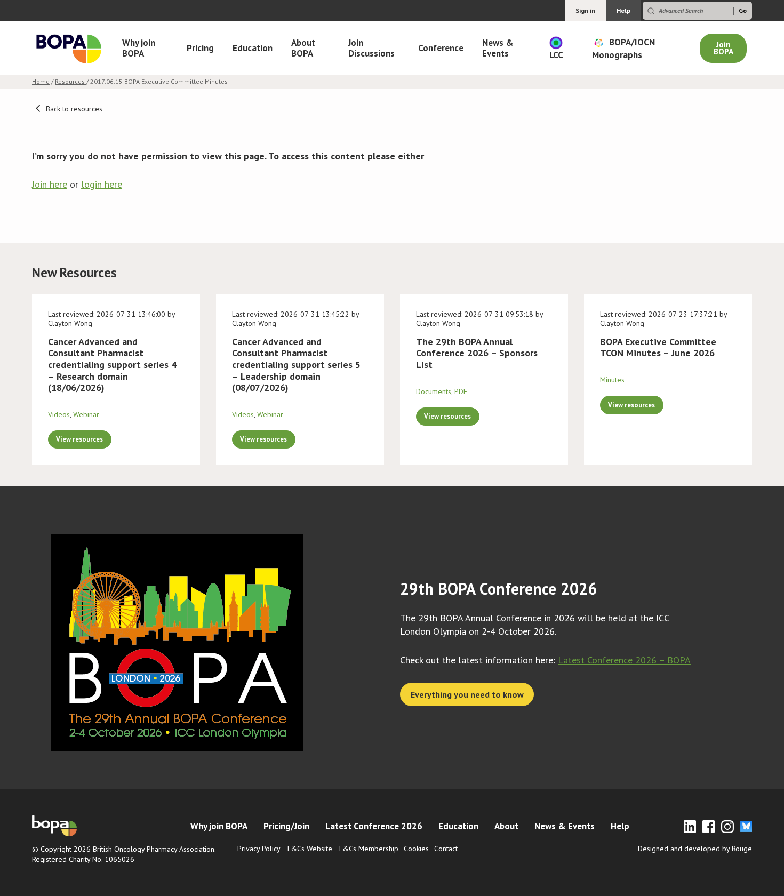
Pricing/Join (286, 826)
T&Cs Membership (368, 848)
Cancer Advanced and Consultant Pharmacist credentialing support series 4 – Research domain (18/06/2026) (112, 364)
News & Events (498, 48)
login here (101, 184)
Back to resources (73, 109)
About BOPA (303, 48)
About (506, 826)
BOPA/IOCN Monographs (623, 48)
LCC (556, 55)
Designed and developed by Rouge (695, 848)
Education (253, 48)
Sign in (585, 10)
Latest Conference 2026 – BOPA (624, 660)
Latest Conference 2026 (373, 826)
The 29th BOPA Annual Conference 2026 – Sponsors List (477, 353)
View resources (79, 439)
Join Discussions (371, 48)
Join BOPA (723, 48)
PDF (460, 391)
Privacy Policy (259, 848)
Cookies (416, 848)
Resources (70, 81)
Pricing (200, 48)
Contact (446, 848)
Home (41, 81)
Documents (433, 391)
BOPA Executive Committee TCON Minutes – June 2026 (658, 347)
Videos (59, 414)
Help (623, 10)
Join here (49, 184)
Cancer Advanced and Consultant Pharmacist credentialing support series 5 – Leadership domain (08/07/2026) (296, 364)
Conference (440, 48)
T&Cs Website (309, 848)
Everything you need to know (467, 694)
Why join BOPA (138, 48)
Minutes (612, 380)
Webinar (86, 414)
